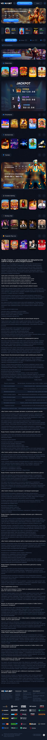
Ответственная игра (27, 694)
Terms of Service (42, 700)
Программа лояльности (17, 695)
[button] (2, 40)
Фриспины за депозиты (18, 699)
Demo (5, 77)
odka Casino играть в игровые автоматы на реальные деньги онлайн (17, 278)
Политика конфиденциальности (27, 697)
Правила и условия (27, 692)
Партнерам (25, 698)
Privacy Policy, (36, 700)
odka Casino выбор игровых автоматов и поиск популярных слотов (17, 280)
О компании (17, 692)
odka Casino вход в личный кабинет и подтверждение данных (16, 277)
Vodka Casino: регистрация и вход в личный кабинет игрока (15, 275)
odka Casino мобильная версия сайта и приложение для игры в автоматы (19, 283)
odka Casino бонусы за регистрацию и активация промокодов (16, 281)
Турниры (17, 697)
